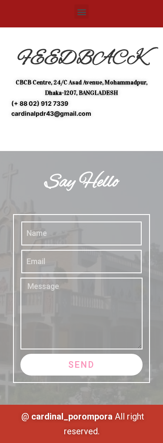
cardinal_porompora (72, 416)
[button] (81, 11)
